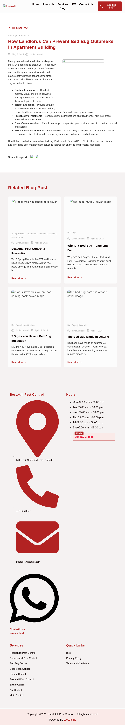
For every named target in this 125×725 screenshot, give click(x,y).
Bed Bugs (12, 35)
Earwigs (21, 233)
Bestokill (82, 325)
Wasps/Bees (17, 237)
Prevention (24, 35)
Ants (13, 233)
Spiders (52, 233)
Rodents (43, 233)
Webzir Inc (70, 719)
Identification (28, 325)
